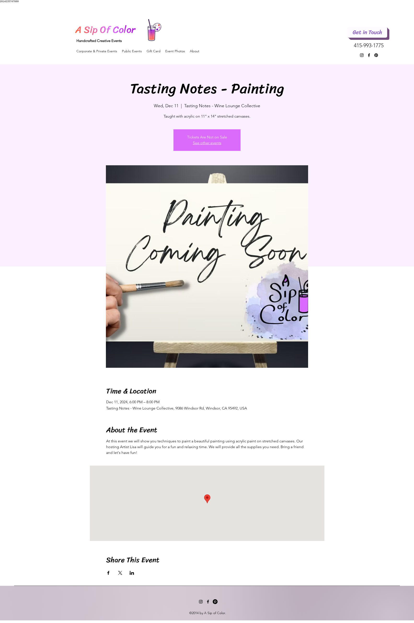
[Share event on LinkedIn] (132, 573)
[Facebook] (369, 55)
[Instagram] (361, 55)
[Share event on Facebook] (108, 573)
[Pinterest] (376, 55)
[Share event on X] (120, 573)
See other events (207, 143)
